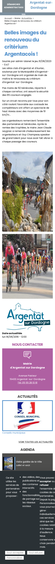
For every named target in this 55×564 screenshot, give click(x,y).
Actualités (27, 18)
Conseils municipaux (13, 432)
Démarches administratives (13, 6)
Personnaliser (14, 557)
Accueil (8, 18)
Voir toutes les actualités (35, 442)
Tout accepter (15, 552)
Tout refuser (36, 552)
